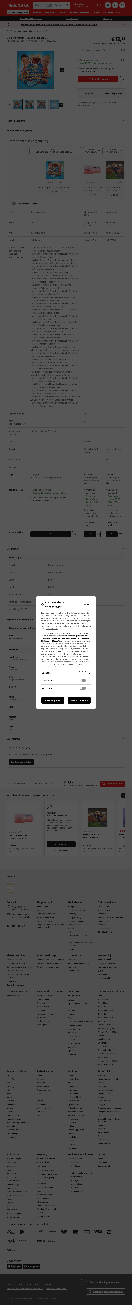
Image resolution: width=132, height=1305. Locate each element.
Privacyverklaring (47, 667)
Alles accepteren (79, 700)
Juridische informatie (76, 667)
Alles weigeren (52, 700)
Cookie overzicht (61, 667)
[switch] (83, 680)
